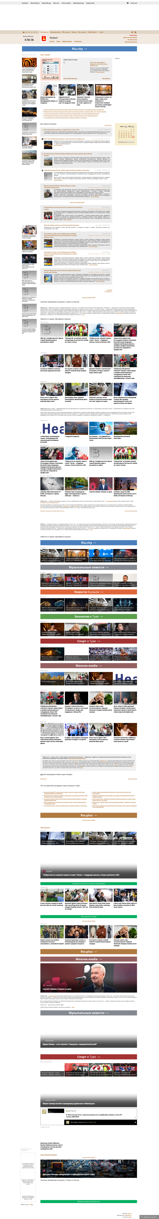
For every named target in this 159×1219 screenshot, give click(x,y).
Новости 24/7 (43, 778)
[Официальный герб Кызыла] (43, 38)
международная (52, 995)
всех (41, 507)
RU (29, 32)
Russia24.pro (44, 445)
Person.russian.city (46, 476)
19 (124, 135)
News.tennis (44, 646)
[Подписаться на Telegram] (127, 3)
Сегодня (52, 41)
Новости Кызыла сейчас (131, 41)
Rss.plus (43, 572)
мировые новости (54, 502)
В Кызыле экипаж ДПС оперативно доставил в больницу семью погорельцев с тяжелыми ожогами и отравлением (74, 109)
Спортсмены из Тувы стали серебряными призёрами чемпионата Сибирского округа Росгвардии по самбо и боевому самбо (60, 235)
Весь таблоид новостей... (70, 78)
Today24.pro (44, 887)
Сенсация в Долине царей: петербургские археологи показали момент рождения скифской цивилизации (71, 113)
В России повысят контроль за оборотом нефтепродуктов (61, 225)
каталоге (116, 764)
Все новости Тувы (132, 39)
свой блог (77, 506)
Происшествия (55, 32)
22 (131, 135)
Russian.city (44, 322)
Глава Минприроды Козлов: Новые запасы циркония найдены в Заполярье (66, 170)
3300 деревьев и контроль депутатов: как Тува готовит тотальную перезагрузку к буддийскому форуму (71, 115)
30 (133, 137)
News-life (43, 381)
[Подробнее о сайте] (50, 68)
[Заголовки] (57, 77)
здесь (83, 314)
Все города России (132, 778)
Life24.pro (43, 353)
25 (121, 137)
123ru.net (133, 3)
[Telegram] (132, 32)
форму (76, 762)
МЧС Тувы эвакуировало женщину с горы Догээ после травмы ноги (64, 138)
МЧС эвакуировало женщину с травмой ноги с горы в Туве (61, 129)
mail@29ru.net (66, 506)
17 (119, 135)
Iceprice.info (90, 3)
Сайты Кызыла (133, 35)
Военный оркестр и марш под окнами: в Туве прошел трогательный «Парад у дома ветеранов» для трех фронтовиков (75, 111)
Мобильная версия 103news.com (88, 1201)
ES (37, 32)
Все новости (82, 32)
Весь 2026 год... (108, 125)
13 (126, 133)
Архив (58, 41)
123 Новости (44, 32)
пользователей (110, 501)
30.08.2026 (47, 54)
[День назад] (122, 142)
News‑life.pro (35, 3)
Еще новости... (106, 78)
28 (128, 137)
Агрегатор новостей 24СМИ (77, 202)
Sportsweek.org (78, 3)
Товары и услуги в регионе (130, 37)
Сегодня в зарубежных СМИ (131, 510)
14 (128, 133)
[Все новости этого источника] (102, 129)
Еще (101, 32)
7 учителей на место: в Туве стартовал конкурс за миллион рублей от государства (65, 117)
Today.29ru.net (45, 1127)
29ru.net (56, 3)
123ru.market (66, 3)
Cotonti (129, 1217)
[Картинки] (53, 77)
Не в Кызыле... (78, 41)
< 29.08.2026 (109, 290)
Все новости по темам (88, 916)
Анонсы (74, 32)
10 (119, 133)
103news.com (44, 83)
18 (121, 135)
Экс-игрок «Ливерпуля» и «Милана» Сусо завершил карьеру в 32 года (28, 1197)
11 (121, 133)
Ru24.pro (25, 3)
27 (126, 137)
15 (131, 133)
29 (131, 137)
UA (31, 32)
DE (34, 32)
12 (124, 133)
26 (124, 137)
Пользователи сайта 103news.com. (77, 758)
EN (26, 32)
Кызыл (42, 54)
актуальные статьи (44, 502)
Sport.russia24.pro (46, 1062)
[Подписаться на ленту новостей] (135, 32)
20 (126, 135)
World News (92, 32)
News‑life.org (46, 3)
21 (128, 135)
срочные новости (119, 313)
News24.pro (44, 420)
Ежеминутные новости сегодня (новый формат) (88, 883)
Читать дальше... (100, 72)
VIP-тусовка (66, 32)
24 (119, 137)
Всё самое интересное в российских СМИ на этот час (52, 510)
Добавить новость (67, 41)
